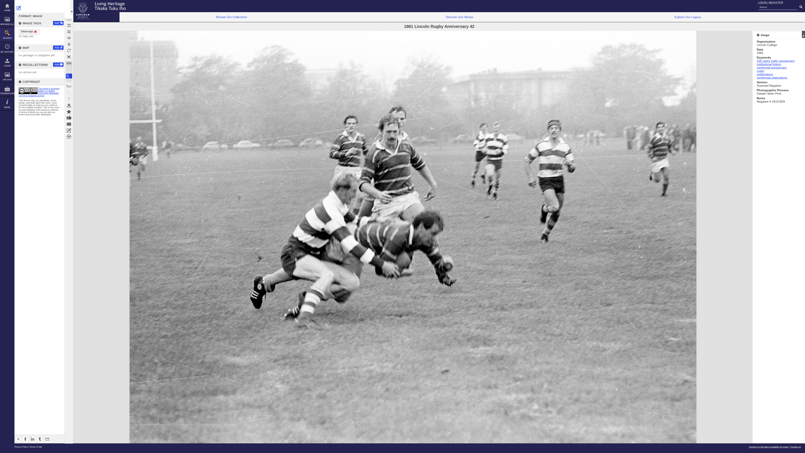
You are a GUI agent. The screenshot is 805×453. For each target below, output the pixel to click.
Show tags (27, 31)
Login (7, 66)
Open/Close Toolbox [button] (71, 7)
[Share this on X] (18, 436)
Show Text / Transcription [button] (69, 86)
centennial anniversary (772, 67)
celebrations (765, 74)
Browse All (7, 24)
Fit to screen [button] (69, 32)
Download (69, 105)
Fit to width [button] (69, 38)
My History (7, 52)
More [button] (7, 107)
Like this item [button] (69, 118)
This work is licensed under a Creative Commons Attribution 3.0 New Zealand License (39, 92)
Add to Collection (69, 111)
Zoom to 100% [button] (69, 57)
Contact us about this (69, 124)
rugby (760, 71)
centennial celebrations (772, 77)
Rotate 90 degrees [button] (69, 50)
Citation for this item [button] (69, 137)
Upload (7, 79)
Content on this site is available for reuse (768, 447)
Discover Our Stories (459, 17)
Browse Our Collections (231, 17)
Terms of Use (36, 447)
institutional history (769, 64)
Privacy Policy (21, 447)
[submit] (800, 7)
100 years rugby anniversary (776, 60)
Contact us (795, 447)
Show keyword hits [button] (69, 93)
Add (57, 23)
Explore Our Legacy (688, 17)
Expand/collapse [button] (803, 34)
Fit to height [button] (69, 44)
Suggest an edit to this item (19, 8)
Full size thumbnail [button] (69, 25)
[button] (69, 76)
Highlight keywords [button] (69, 99)
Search (7, 38)
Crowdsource (7, 93)
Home (7, 10)
